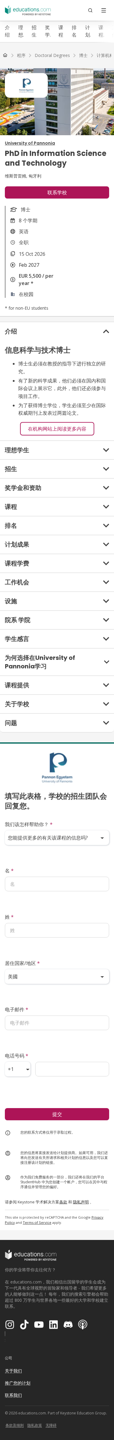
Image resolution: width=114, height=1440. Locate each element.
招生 (34, 31)
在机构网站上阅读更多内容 (57, 428)
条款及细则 (14, 1425)
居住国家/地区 (22, 963)
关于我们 (13, 1371)
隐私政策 (34, 1425)
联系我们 (13, 1395)
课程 (60, 31)
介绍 (7, 31)
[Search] (90, 10)
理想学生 (20, 31)
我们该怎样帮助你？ (29, 824)
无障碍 (51, 1425)
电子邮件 (16, 1009)
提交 (57, 1114)
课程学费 (100, 31)
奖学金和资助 (47, 31)
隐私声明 (81, 1202)
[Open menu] (103, 10)
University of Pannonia (30, 143)
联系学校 (57, 192)
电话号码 (16, 1055)
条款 (63, 1202)
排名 (74, 31)
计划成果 (87, 31)
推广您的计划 (17, 1383)
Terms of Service (37, 1222)
